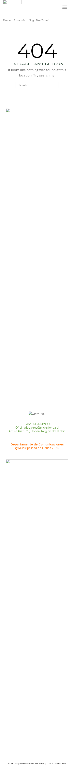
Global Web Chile (56, 763)
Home (7, 20)
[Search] (55, 85)
